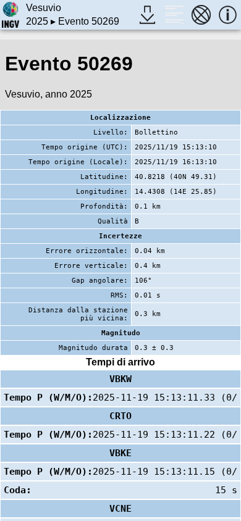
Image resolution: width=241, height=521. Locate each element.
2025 (37, 21)
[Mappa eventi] (201, 14)
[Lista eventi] (174, 14)
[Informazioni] (227, 14)
